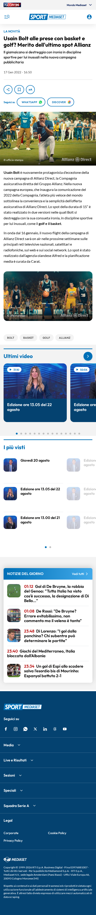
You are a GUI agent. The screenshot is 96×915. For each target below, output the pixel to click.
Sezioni (9, 775)
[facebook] (6, 729)
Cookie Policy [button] (57, 833)
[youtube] (65, 729)
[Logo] (48, 16)
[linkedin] (45, 729)
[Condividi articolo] (8, 89)
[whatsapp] (25, 729)
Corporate (11, 833)
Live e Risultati (15, 760)
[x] (35, 729)
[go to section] (87, 356)
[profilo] (89, 17)
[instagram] (15, 729)
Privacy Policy (13, 841)
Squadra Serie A (16, 805)
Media (9, 745)
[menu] (7, 17)
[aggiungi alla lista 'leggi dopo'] (19, 89)
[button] (48, 16)
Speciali (10, 790)
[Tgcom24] (12, 5)
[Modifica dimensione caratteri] (30, 89)
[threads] (55, 729)
